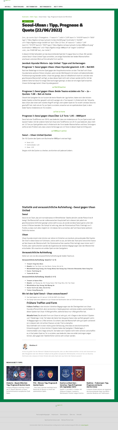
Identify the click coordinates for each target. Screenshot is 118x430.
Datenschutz (64, 414)
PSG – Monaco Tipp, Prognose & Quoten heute (45, 384)
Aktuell (8, 7)
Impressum (55, 414)
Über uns (72, 414)
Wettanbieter (31, 7)
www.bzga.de (84, 425)
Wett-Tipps (58, 7)
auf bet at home (59, 111)
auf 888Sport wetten (59, 131)
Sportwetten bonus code (52, 420)
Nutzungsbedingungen (43, 414)
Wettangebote (45, 7)
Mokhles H (33, 345)
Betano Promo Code (67, 420)
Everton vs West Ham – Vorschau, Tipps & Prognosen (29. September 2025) (71, 385)
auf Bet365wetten (59, 87)
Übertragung (18, 7)
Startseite (25, 17)
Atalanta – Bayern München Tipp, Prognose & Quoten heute (18, 384)
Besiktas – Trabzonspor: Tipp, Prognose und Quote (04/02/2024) (98, 385)
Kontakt (79, 414)
